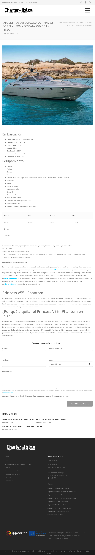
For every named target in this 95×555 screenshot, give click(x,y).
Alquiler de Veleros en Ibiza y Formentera (62, 498)
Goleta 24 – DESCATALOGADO (51, 419)
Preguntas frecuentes (12, 474)
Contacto (8, 477)
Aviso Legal (36, 551)
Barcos (68, 22)
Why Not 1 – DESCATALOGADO (18, 419)
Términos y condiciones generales (53, 551)
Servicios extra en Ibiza (12, 471)
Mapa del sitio (9, 481)
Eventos (7, 468)
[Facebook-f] (49, 478)
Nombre (5, 349)
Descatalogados (77, 22)
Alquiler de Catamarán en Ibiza (58, 501)
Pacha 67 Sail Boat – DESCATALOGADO (22, 426)
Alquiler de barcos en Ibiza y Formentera (18, 464)
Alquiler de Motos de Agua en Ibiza (59, 508)
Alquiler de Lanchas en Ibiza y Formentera (62, 492)
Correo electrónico (56, 349)
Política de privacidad (8, 392)
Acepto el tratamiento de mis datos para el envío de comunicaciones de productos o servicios (36, 396)
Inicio (6, 461)
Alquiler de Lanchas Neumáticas (58, 488)
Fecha (51, 360)
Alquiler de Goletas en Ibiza (57, 505)
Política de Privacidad (75, 551)
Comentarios (7, 371)
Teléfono (5, 360)
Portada (62, 22)
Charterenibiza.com (62, 270)
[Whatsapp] (55, 478)
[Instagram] (52, 478)
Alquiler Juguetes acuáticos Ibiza (58, 511)
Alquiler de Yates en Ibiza (56, 495)
